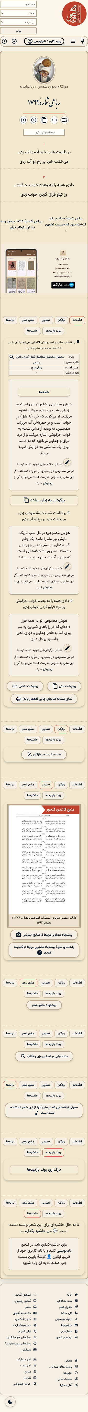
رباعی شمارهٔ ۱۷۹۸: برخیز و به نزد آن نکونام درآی (20, 224)
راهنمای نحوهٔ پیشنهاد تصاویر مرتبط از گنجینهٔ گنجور (44, 950)
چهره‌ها (68, 1373)
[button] (83, 41)
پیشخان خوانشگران (19, 1337)
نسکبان (27, 1349)
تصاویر (46, 320)
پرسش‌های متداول (61, 1366)
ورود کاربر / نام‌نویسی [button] (47, 41)
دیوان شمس (46, 87)
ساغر (28, 1307)
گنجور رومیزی (23, 1301)
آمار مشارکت (24, 1359)
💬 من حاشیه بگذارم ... (39, 1231)
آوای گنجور (25, 1331)
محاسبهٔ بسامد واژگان (47, 754)
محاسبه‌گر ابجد (22, 1325)
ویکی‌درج (36, 367)
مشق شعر (28, 320)
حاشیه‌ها (32, 331)
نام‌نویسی (64, 1251)
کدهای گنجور (23, 1294)
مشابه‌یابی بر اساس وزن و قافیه (47, 1056)
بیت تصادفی (65, 1301)
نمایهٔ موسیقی (64, 1319)
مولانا (64, 87)
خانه (70, 1294)
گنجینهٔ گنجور (23, 1319)
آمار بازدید (26, 1365)
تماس (28, 1377)
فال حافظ (67, 1313)
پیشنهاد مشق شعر (44, 1005)
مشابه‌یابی (66, 1331)
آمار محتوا (66, 1385)
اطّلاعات (77, 320)
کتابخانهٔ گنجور (22, 1313)
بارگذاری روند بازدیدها (44, 1170)
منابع (28, 1371)
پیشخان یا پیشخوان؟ (18, 1343)
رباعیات (28, 87)
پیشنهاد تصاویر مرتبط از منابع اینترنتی (47, 934)
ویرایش (47, 483)
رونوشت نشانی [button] (28, 686)
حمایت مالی (65, 1379)
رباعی (36, 362)
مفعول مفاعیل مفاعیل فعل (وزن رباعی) (39, 357)
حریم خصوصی (22, 1384)
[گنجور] (74, 13)
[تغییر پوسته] (10, 1401)
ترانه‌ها (10, 320)
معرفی (69, 1360)
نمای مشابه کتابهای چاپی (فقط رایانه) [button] (47, 698)
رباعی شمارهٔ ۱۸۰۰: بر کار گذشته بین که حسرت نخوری (65, 221)
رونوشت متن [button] (67, 686)
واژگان (61, 320)
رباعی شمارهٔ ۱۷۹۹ (44, 101)
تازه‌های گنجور (64, 1337)
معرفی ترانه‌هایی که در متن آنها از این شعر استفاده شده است (44, 1110)
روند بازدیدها (53, 331)
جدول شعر (66, 1307)
